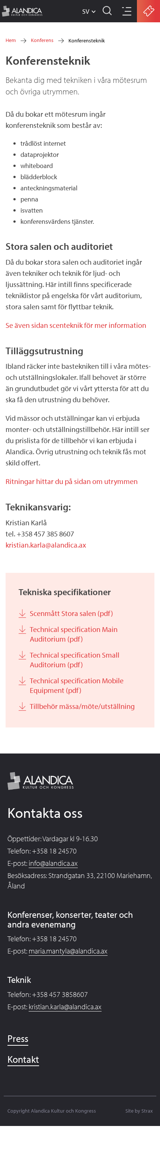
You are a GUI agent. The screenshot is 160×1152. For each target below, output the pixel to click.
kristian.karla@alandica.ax (46, 544)
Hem (11, 40)
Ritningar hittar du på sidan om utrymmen (72, 481)
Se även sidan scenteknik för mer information (76, 325)
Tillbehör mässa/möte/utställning (82, 706)
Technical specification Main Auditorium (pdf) (74, 634)
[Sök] (107, 11)
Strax (147, 1110)
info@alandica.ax (53, 863)
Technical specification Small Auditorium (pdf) (74, 659)
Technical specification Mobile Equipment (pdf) (77, 685)
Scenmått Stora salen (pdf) (71, 613)
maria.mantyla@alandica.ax (68, 950)
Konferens (42, 40)
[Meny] (125, 12)
